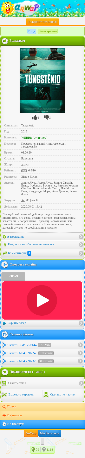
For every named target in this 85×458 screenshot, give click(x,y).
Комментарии (19, 253)
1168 (50, 449)
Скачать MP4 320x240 (30, 353)
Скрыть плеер (17, 323)
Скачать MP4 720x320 (30, 361)
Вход (31, 31)
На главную (15, 423)
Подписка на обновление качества (31, 244)
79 (37, 449)
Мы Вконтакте (49, 433)
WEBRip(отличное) (34, 137)
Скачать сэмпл (16, 383)
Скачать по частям (62, 394)
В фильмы (14, 415)
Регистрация (48, 31)
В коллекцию (15, 236)
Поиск (12, 406)
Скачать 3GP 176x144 (29, 345)
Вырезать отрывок (20, 394)
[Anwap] (42, 8)
